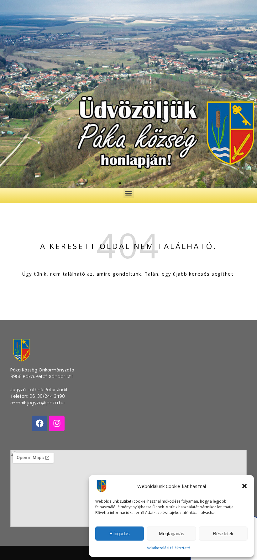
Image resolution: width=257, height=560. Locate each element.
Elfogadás (119, 533)
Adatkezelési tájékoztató (168, 548)
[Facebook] (39, 423)
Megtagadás (171, 533)
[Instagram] (57, 423)
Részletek (223, 533)
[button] (244, 486)
